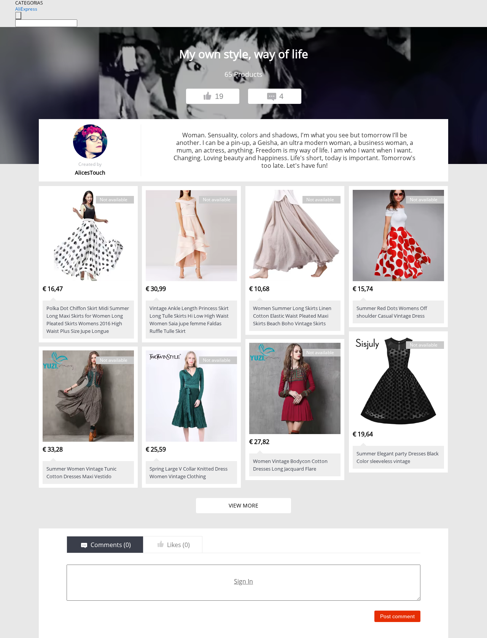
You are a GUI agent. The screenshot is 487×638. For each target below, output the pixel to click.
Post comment (397, 616)
